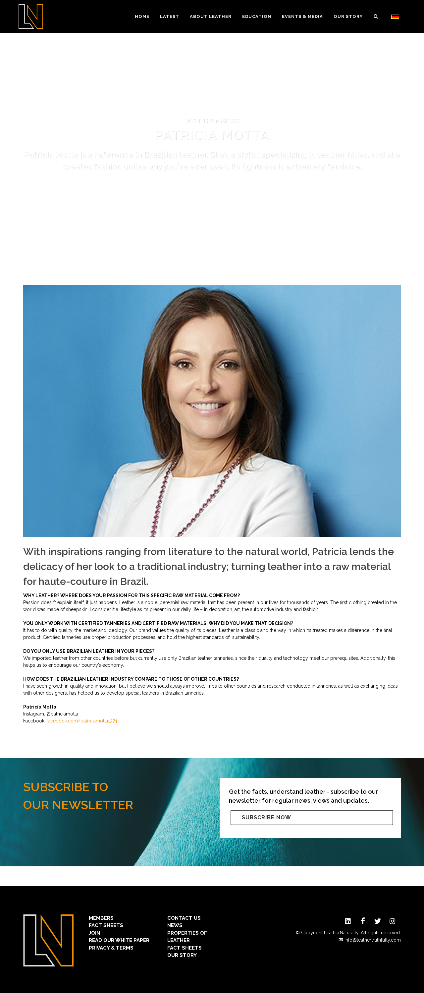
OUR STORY (182, 955)
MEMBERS (101, 918)
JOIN (94, 933)
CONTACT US (184, 918)
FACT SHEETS (106, 925)
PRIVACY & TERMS (111, 948)
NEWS (175, 925)
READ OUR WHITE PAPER (119, 940)
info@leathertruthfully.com (372, 940)
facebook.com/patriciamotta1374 (82, 720)
